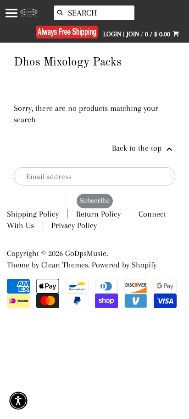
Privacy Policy (74, 225)
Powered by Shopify (124, 264)
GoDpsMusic (85, 253)
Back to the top (138, 147)
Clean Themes (64, 264)
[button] (18, 401)
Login (112, 34)
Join (133, 34)
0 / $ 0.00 (158, 34)
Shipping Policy (33, 213)
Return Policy (98, 213)
